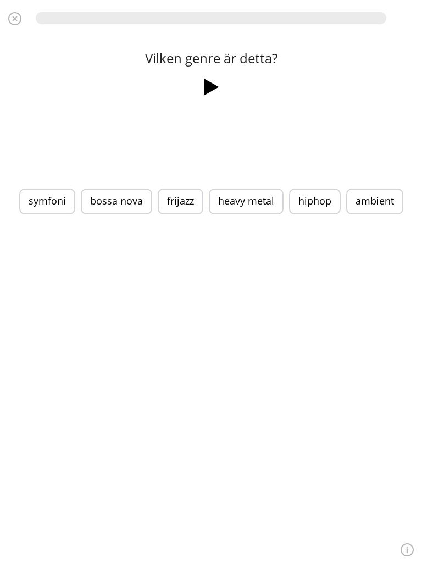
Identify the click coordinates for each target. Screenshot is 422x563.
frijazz (180, 200)
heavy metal (246, 200)
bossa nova (116, 200)
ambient (375, 200)
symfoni (47, 200)
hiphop (314, 200)
